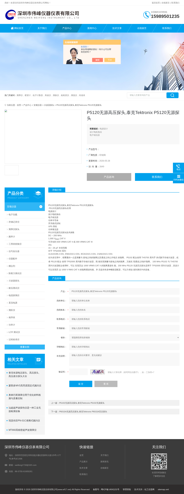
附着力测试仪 (15, 273)
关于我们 (42, 28)
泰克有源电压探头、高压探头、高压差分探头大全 (25, 374)
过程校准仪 (14, 339)
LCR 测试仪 (14, 332)
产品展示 (83, 461)
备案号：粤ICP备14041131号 (106, 489)
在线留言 (166, 3)
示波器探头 (49, 105)
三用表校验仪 (15, 244)
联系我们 (175, 3)
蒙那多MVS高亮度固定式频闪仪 (25, 385)
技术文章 (117, 28)
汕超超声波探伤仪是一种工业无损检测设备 (25, 409)
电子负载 (13, 214)
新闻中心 (92, 28)
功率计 (12, 325)
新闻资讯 (104, 461)
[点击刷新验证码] (97, 371)
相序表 (12, 317)
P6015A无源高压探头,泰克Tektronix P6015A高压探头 (83, 411)
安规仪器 (38, 105)
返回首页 (156, 3)
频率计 (12, 236)
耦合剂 (12, 266)
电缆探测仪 (14, 295)
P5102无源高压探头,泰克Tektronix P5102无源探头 (82, 403)
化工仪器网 (149, 489)
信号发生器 (14, 251)
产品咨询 (109, 177)
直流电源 (13, 302)
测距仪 (12, 310)
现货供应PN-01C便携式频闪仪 (24, 420)
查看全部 (24, 347)
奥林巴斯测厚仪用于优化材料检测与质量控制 (25, 397)
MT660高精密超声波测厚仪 (23, 430)
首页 (19, 105)
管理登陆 (127, 489)
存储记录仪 (14, 222)
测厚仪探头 (14, 229)
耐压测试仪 (14, 288)
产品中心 (67, 28)
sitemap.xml (163, 489)
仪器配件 (13, 258)
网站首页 (18, 28)
